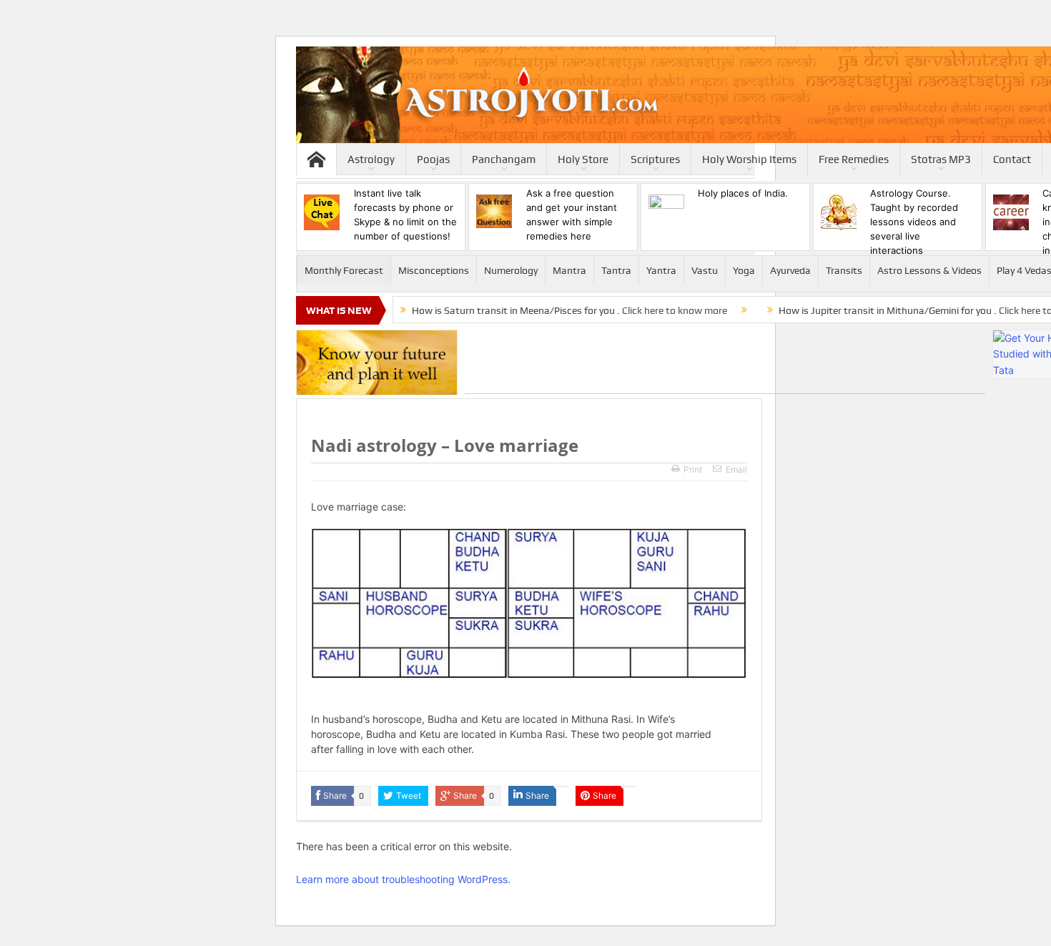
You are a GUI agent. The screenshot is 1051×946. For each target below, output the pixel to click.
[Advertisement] (725, 362)
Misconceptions (433, 270)
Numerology (511, 270)
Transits (844, 270)
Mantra (569, 270)
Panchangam (504, 159)
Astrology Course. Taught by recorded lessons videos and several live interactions (914, 221)
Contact (1012, 159)
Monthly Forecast (344, 270)
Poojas (433, 159)
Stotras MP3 (941, 159)
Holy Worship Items (749, 159)
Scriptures (655, 159)
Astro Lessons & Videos (929, 270)
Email (736, 469)
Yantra (661, 270)
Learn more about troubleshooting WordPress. (403, 879)
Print (693, 469)
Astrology (371, 159)
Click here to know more (674, 310)
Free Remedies (854, 159)
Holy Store (583, 159)
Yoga (744, 270)
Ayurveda (790, 270)
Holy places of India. (743, 193)
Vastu (704, 270)
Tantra (616, 270)
